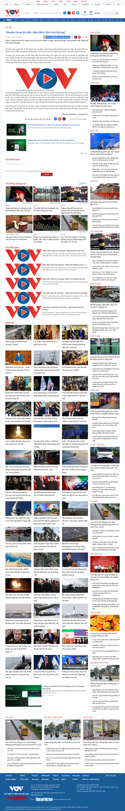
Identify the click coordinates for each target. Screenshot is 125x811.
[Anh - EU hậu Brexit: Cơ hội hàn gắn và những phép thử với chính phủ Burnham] (75, 431)
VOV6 (75, 1)
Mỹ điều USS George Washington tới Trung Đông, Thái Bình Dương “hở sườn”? (74, 546)
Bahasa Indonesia (42, 4)
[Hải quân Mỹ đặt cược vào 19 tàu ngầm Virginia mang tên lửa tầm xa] (18, 662)
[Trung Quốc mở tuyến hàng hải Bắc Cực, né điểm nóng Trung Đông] (75, 457)
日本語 (56, 4)
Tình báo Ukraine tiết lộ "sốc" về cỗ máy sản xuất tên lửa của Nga (74, 623)
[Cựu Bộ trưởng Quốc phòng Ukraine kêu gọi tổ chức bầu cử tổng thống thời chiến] (18, 483)
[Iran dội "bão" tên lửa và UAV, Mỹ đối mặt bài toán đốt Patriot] (18, 585)
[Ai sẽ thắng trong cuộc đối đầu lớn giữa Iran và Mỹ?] (75, 357)
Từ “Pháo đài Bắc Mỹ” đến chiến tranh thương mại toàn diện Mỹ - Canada (74, 344)
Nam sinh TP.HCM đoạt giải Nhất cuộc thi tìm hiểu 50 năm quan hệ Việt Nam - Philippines (105, 585)
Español (108, 4)
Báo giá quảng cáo (37, 795)
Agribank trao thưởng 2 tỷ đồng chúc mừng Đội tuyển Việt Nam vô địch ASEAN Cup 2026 (105, 384)
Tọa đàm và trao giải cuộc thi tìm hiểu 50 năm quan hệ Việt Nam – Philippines (105, 593)
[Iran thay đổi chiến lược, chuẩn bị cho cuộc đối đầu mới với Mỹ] (18, 409)
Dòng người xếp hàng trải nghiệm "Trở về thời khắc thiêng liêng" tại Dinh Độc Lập (105, 606)
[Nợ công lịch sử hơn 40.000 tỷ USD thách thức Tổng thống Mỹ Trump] (47, 431)
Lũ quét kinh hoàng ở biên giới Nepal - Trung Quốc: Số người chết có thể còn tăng (105, 439)
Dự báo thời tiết (99, 663)
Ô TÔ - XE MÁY (97, 445)
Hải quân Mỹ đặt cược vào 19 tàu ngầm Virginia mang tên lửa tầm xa (18, 674)
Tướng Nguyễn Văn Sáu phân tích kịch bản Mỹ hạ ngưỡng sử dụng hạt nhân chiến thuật (46, 521)
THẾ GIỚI (94, 390)
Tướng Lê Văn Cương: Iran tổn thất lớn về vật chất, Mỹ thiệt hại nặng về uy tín (74, 674)
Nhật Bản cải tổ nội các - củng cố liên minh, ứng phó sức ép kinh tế (17, 370)
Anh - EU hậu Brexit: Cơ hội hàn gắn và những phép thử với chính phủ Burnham (75, 444)
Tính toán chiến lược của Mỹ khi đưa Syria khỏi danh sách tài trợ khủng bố (17, 395)
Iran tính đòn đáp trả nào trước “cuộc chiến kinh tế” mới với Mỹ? (74, 395)
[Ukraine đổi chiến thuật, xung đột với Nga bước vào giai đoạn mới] (47, 560)
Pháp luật (56, 20)
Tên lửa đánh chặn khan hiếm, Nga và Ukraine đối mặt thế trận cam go (46, 546)
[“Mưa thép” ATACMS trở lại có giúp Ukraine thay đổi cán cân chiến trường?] (47, 611)
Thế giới (27, 20)
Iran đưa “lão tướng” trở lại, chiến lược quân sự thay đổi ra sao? (46, 598)
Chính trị (16, 20)
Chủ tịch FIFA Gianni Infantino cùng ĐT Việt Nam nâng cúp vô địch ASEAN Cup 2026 (105, 377)
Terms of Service (43, 171)
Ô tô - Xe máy (71, 20)
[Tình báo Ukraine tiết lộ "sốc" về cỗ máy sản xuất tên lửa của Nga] (75, 611)
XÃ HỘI (8, 27)
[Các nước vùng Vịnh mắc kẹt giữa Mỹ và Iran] (47, 332)
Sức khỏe (98, 20)
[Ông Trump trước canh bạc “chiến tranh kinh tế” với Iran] (75, 409)
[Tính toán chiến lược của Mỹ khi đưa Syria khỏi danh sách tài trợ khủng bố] (18, 383)
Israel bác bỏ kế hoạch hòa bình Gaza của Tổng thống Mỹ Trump (46, 674)
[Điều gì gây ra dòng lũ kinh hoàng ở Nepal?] (18, 332)
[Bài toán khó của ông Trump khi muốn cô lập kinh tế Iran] (47, 409)
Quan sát (9, 323)
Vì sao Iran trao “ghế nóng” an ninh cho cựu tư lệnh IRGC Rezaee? (18, 649)
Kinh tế (42, 20)
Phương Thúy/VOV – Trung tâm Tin (75, 114)
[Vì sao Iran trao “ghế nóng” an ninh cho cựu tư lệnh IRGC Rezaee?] (18, 636)
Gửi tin (46, 174)
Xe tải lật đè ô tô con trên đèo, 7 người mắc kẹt (23, 754)
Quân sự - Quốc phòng (90, 779)
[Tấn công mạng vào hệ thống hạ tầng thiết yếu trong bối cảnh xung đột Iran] (47, 357)
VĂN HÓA (94, 83)
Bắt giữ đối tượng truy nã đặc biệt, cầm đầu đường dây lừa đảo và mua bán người (105, 330)
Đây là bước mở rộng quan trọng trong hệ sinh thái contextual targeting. (50, 127)
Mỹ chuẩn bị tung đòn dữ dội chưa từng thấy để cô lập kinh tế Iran (17, 572)
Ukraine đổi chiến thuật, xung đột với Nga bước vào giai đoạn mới (46, 572)
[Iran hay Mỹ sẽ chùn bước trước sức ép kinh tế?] (18, 534)
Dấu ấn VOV (96, 554)
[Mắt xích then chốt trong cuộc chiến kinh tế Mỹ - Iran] (47, 457)
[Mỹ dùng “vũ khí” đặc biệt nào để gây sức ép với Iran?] (47, 636)
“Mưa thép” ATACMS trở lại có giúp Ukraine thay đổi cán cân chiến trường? (46, 623)
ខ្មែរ (65, 4)
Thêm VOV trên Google (79, 119)
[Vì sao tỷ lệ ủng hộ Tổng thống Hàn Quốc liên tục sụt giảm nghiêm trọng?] (75, 560)
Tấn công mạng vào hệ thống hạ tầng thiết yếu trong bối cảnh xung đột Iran (47, 370)
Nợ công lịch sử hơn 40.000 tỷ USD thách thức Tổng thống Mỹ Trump (47, 444)
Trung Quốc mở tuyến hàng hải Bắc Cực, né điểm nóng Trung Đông (74, 469)
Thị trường (48, 20)
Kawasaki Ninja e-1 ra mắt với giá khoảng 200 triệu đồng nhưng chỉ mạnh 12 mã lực (104, 490)
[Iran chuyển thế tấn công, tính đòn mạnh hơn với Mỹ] (18, 431)
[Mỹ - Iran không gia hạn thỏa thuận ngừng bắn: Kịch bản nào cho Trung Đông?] (18, 457)
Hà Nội (27, 13)
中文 (6, 4)
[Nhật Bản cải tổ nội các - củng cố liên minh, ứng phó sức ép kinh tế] (18, 357)
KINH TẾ (94, 131)
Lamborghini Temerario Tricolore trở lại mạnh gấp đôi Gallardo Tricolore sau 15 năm (105, 476)
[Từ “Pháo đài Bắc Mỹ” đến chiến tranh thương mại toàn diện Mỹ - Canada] (75, 332)
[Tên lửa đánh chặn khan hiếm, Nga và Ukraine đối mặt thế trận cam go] (47, 534)
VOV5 (68, 1)
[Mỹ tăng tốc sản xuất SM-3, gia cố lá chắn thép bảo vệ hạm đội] (18, 508)
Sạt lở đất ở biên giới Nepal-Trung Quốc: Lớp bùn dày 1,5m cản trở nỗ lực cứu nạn (106, 425)
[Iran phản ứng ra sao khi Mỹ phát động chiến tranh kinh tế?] (47, 383)
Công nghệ (90, 20)
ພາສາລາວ (86, 4)
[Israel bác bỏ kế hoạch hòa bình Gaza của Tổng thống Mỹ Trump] (47, 662)
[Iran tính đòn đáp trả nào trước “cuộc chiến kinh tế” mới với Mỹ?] (75, 383)
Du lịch (94, 181)
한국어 (74, 4)
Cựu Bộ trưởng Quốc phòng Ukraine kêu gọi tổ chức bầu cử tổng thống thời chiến (18, 495)
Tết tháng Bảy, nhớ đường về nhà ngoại (105, 121)
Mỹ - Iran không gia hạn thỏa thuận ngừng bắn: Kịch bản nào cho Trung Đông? (18, 469)
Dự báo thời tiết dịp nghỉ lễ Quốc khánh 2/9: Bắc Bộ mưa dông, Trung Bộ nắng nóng (105, 709)
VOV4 (60, 1)
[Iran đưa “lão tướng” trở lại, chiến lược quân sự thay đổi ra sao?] (47, 585)
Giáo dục (88, 717)
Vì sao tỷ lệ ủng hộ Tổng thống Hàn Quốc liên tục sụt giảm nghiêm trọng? (74, 572)
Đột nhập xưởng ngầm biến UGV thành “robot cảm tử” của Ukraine (74, 598)
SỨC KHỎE (95, 613)
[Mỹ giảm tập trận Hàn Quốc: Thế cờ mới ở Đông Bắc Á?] (47, 483)
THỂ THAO (95, 336)
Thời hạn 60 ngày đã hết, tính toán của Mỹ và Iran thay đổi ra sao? (75, 495)
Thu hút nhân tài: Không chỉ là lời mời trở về (100, 760)
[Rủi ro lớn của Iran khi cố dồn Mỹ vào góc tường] (75, 636)
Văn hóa (111, 20)
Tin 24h (94, 501)
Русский (97, 4)
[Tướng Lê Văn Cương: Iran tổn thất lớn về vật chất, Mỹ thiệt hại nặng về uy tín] (75, 662)
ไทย (118, 4)
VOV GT (84, 1)
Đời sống (105, 20)
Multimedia (35, 20)
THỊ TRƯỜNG (96, 231)
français (16, 4)
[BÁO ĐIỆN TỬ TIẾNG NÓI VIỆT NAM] (12, 13)
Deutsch (27, 4)
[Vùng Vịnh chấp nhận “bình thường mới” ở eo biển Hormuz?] (18, 611)
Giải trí (117, 20)
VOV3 (53, 1)
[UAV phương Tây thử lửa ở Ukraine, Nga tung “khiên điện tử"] (75, 508)
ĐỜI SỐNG (95, 33)
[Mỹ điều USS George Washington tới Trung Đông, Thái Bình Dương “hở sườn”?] (75, 534)
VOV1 (38, 1)
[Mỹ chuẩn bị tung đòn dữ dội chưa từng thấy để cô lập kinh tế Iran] (18, 560)
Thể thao (63, 20)
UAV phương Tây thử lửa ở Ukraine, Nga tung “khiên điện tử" (75, 521)
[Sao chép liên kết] (82, 37)
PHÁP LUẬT (95, 284)
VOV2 (45, 1)
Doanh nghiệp (81, 20)
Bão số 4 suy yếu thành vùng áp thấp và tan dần (62, 754)
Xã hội (22, 20)
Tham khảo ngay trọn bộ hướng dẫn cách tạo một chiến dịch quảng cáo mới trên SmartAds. (56, 143)
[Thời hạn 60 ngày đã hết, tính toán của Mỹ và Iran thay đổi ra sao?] (75, 483)
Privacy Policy (33, 171)
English (97, 13)
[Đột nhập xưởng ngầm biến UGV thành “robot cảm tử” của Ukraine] (75, 585)
